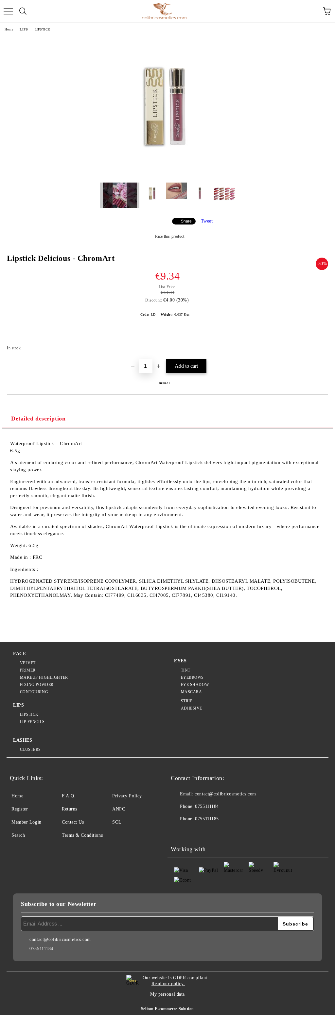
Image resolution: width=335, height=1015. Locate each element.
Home (9, 29)
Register (19, 809)
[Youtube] (208, 832)
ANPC (118, 809)
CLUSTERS (30, 749)
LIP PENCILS (32, 721)
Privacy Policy (127, 795)
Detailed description (38, 418)
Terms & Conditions (82, 835)
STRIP (186, 701)
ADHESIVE (191, 708)
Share (186, 221)
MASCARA (191, 692)
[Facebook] (179, 832)
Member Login (26, 822)
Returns (69, 809)
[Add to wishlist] (319, 345)
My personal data (167, 994)
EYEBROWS (192, 677)
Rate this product (169, 236)
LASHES (22, 740)
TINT (185, 670)
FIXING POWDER (37, 684)
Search (18, 835)
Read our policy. (168, 983)
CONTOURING (34, 692)
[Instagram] (193, 832)
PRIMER (28, 670)
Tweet (207, 221)
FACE (19, 653)
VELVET (28, 663)
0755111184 (207, 806)
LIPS (24, 29)
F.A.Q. (69, 795)
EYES (180, 660)
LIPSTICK (42, 29)
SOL (117, 822)
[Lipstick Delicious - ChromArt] (167, 172)
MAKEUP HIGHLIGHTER (44, 677)
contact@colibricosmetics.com (225, 793)
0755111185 (207, 818)
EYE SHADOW (195, 684)
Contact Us (73, 822)
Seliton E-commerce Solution (167, 1008)
